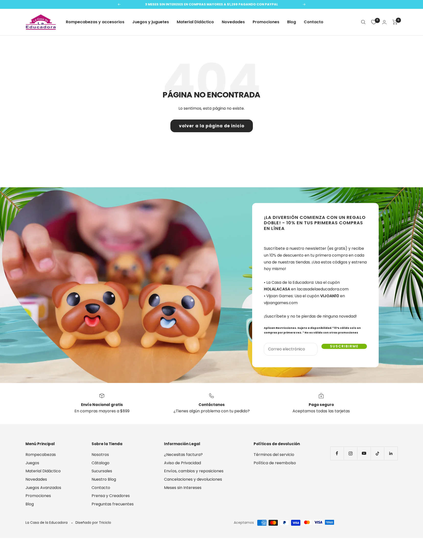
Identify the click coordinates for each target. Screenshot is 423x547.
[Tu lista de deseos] (373, 22)
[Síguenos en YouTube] (364, 453)
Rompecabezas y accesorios (95, 22)
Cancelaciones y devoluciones (193, 479)
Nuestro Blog (104, 479)
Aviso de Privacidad (182, 463)
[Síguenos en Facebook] (337, 453)
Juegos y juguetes (150, 22)
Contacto (313, 22)
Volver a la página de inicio (211, 126)
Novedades (233, 22)
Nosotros (100, 454)
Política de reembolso (275, 463)
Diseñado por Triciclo (93, 522)
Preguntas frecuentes (113, 504)
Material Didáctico (195, 22)
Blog (291, 22)
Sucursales (102, 471)
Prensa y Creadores (111, 496)
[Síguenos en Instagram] (350, 453)
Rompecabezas (40, 454)
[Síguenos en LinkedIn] (391, 453)
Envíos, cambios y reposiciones (193, 471)
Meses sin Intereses (182, 487)
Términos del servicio (274, 454)
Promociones (266, 22)
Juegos (32, 463)
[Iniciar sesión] (384, 22)
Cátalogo (100, 463)
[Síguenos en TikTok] (377, 453)
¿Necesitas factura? (183, 454)
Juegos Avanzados (43, 487)
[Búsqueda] (363, 22)
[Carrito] (395, 22)
